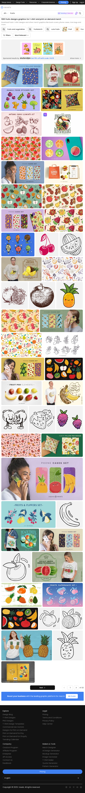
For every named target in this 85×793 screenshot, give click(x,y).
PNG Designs (8, 720)
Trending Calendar (11, 739)
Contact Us (7, 760)
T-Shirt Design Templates (13, 724)
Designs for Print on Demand (15, 730)
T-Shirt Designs (9, 717)
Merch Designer (49, 747)
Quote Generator (49, 763)
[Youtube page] (77, 787)
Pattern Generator (50, 766)
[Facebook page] (70, 787)
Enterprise (7, 753)
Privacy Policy (48, 720)
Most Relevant (20, 35)
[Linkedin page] (81, 787)
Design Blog (8, 714)
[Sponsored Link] (42, 48)
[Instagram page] (66, 787)
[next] (76, 687)
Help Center (47, 724)
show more (74, 58)
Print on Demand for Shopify (15, 736)
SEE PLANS (72, 696)
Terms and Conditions (52, 717)
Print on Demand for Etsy (13, 733)
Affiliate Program (10, 750)
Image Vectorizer (49, 757)
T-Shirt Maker (48, 760)
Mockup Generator (50, 753)
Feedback (7, 763)
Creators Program (10, 747)
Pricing (45, 714)
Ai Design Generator (51, 750)
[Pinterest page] (73, 787)
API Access (7, 757)
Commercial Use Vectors (13, 727)
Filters (8, 35)
